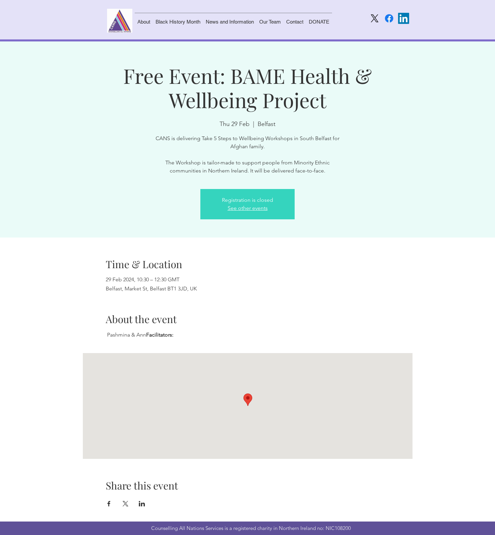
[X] (374, 18)
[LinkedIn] (403, 18)
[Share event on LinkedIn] (142, 503)
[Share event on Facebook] (109, 503)
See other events (248, 208)
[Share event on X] (125, 503)
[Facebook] (389, 18)
